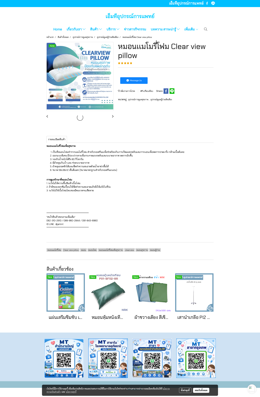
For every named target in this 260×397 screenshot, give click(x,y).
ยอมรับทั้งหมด (201, 390)
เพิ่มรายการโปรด (127, 91)
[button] (205, 29)
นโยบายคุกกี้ (71, 391)
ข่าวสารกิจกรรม (135, 29)
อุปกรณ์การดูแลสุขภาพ (138, 99)
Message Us (135, 80)
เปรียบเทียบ (148, 91)
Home (57, 29)
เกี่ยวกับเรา (75, 29)
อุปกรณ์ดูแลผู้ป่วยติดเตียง (161, 99)
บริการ (111, 29)
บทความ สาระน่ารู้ (164, 29)
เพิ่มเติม (189, 29)
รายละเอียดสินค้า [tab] (56, 139)
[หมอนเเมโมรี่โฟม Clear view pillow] (80, 76)
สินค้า (94, 29)
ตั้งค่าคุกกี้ (185, 390)
